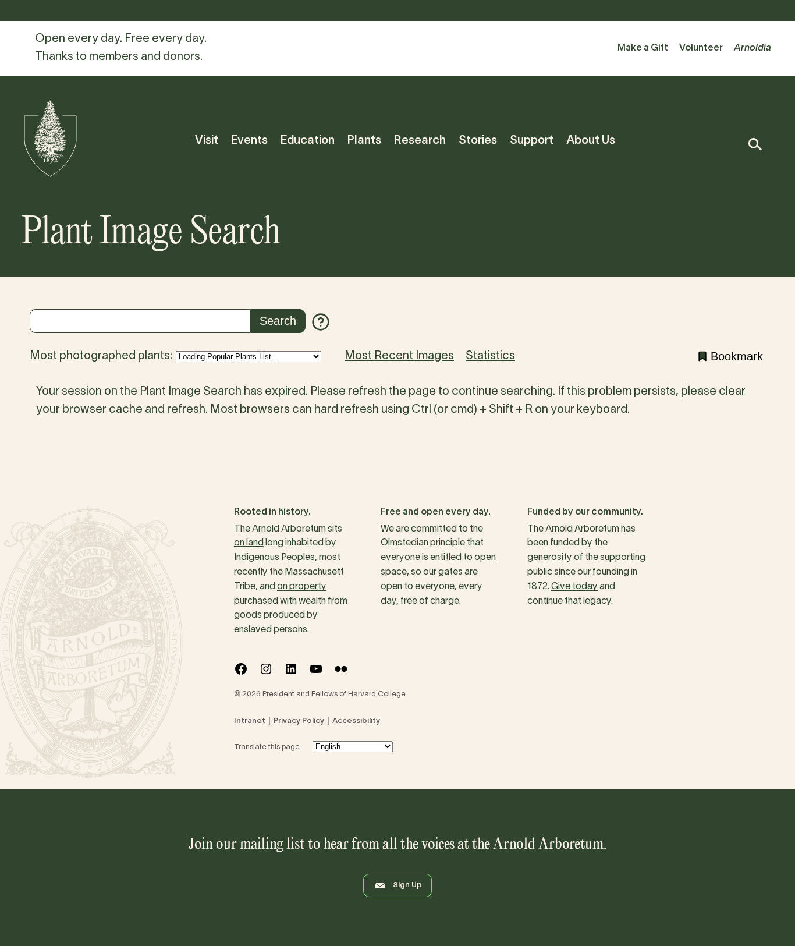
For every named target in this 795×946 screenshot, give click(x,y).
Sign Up (407, 885)
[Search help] (320, 321)
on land (249, 543)
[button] (754, 144)
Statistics (490, 356)
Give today (574, 587)
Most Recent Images (399, 356)
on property (301, 587)
